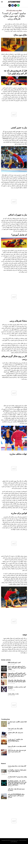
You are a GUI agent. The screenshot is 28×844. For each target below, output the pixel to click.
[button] (2, 1)
